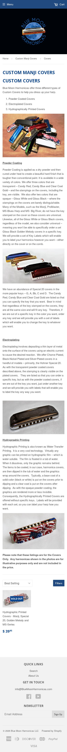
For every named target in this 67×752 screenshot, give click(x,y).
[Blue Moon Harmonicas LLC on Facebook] (28, 697)
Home (5, 58)
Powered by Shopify (52, 730)
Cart (61, 4)
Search (34, 671)
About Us (33, 675)
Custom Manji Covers (26, 58)
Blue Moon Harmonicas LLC (24, 730)
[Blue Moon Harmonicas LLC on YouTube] (38, 697)
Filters (58, 583)
